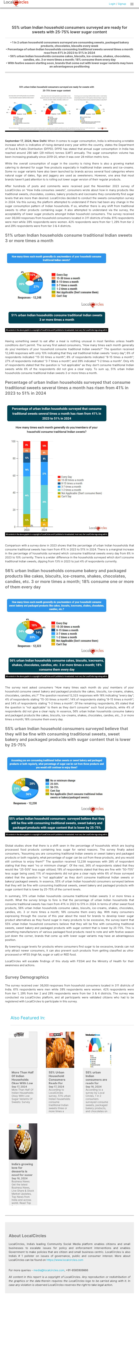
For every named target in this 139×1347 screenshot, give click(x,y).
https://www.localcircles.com (65, 1260)
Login (112, 3)
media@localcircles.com (48, 1270)
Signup (122, 3)
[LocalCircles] (16, 3)
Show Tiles (132, 3)
